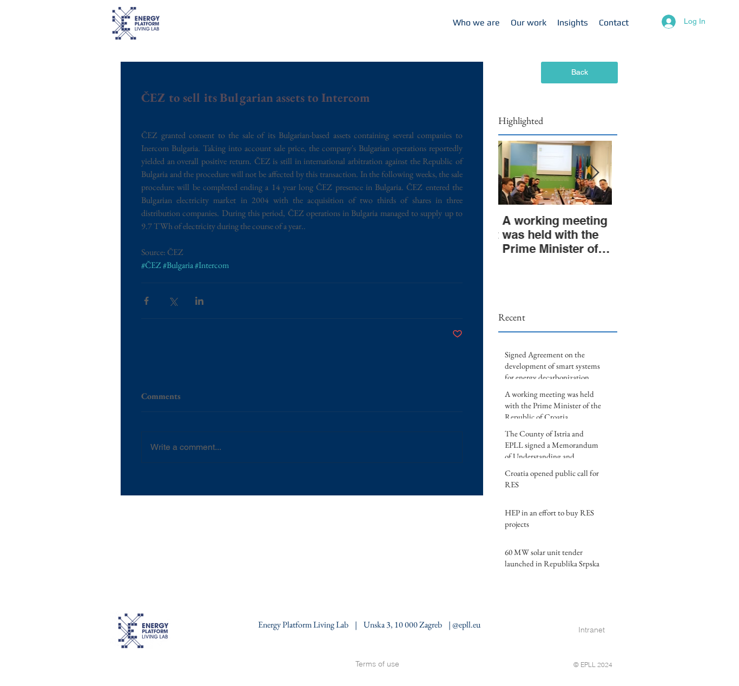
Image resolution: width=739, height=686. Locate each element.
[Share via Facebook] (146, 301)
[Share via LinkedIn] (199, 301)
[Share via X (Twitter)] (173, 301)
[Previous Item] (515, 173)
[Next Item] (594, 173)
